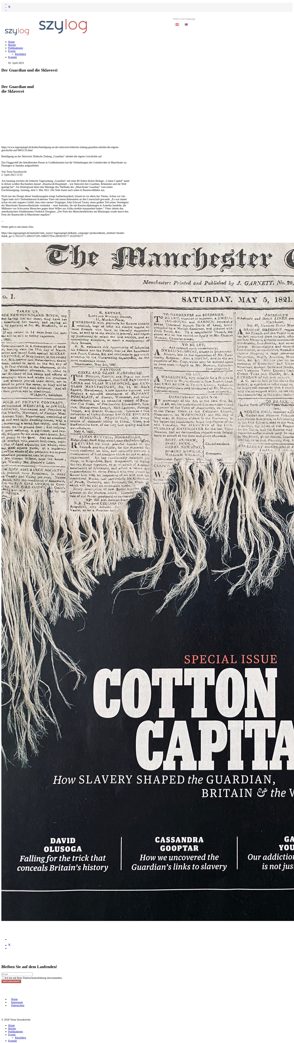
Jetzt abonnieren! (11, 981)
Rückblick (20, 54)
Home (11, 41)
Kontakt (12, 57)
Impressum (17, 1002)
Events (11, 51)
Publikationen (15, 47)
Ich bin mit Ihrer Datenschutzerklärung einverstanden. (33, 977)
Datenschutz (17, 1005)
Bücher (12, 44)
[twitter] (9, 7)
